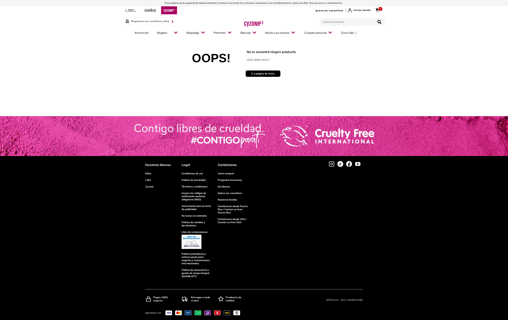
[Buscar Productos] (379, 22)
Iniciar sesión (362, 10)
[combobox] (352, 21)
